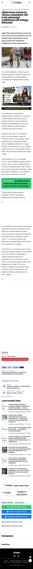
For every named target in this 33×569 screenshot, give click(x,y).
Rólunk (6, 560)
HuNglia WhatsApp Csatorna (18, 507)
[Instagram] (18, 556)
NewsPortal (6, 544)
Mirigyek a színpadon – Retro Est (15, 393)
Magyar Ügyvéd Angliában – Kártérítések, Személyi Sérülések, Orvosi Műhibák (14, 373)
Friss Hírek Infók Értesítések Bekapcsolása (15, 359)
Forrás (8, 274)
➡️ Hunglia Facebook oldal (12, 522)
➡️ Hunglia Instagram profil (12, 526)
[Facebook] (14, 556)
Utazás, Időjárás (21, 9)
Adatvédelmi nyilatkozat (15, 560)
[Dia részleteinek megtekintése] (16, 96)
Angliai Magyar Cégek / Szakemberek (20, 562)
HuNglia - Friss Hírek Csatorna (17, 511)
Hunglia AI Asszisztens (21, 493)
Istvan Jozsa (11, 356)
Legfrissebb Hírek (21, 486)
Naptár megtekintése (7, 396)
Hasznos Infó (6, 562)
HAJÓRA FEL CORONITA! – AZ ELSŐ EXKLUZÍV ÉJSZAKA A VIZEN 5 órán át (18, 387)
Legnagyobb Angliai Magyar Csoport (17, 516)
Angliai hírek (7, 9)
